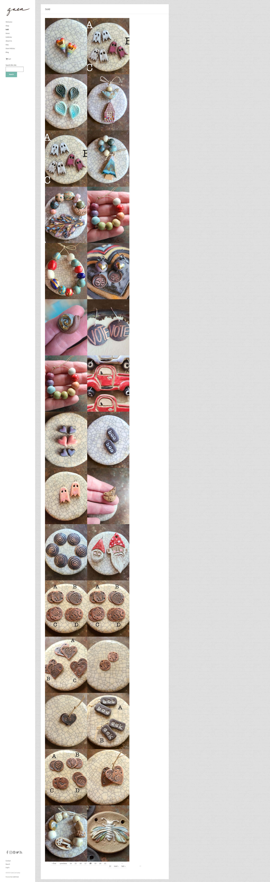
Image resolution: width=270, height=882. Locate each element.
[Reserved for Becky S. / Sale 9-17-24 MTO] (108, 608)
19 (95, 863)
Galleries (9, 37)
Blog (7, 52)
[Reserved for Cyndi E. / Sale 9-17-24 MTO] (66, 608)
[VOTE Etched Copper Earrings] (108, 327)
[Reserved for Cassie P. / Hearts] (66, 440)
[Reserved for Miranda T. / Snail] (66, 327)
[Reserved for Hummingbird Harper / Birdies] (108, 496)
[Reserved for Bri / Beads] (66, 383)
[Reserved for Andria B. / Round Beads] (108, 215)
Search (8, 864)
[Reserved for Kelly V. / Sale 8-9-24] (108, 102)
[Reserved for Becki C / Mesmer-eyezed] (66, 552)
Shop (7, 26)
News (8, 33)
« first (54, 863)
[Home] (18, 16)
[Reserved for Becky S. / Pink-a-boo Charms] (66, 496)
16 (81, 863)
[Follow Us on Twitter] (17, 853)
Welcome (9, 22)
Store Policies (10, 48)
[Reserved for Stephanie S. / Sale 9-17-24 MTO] (108, 665)
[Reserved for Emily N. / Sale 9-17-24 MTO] (66, 665)
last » (124, 866)
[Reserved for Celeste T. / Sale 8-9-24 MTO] (66, 215)
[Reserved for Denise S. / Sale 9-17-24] (66, 777)
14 (71, 863)
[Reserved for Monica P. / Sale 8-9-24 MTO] (108, 46)
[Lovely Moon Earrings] (108, 271)
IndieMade (16, 877)
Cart (9, 59)
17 (85, 863)
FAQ (7, 45)
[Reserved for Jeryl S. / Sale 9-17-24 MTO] (108, 777)
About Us (9, 41)
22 (110, 866)
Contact (8, 861)
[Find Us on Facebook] (7, 853)
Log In (7, 868)
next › (116, 866)
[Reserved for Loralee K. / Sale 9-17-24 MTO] (66, 721)
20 (100, 863)
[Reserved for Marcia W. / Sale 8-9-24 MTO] (66, 102)
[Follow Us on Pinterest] (14, 853)
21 (105, 863)
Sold (7, 30)
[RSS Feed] (20, 853)
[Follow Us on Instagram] (10, 853)
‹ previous (63, 863)
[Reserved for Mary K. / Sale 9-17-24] (108, 833)
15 (76, 863)
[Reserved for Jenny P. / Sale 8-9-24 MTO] (108, 158)
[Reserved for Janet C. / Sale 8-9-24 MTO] (66, 158)
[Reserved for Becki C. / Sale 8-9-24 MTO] (66, 46)
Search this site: (11, 65)
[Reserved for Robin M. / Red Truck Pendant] (108, 383)
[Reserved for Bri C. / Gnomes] (108, 552)
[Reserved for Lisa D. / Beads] (66, 271)
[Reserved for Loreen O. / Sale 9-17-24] (66, 833)
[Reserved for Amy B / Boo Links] (108, 440)
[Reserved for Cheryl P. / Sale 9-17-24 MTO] (108, 721)
